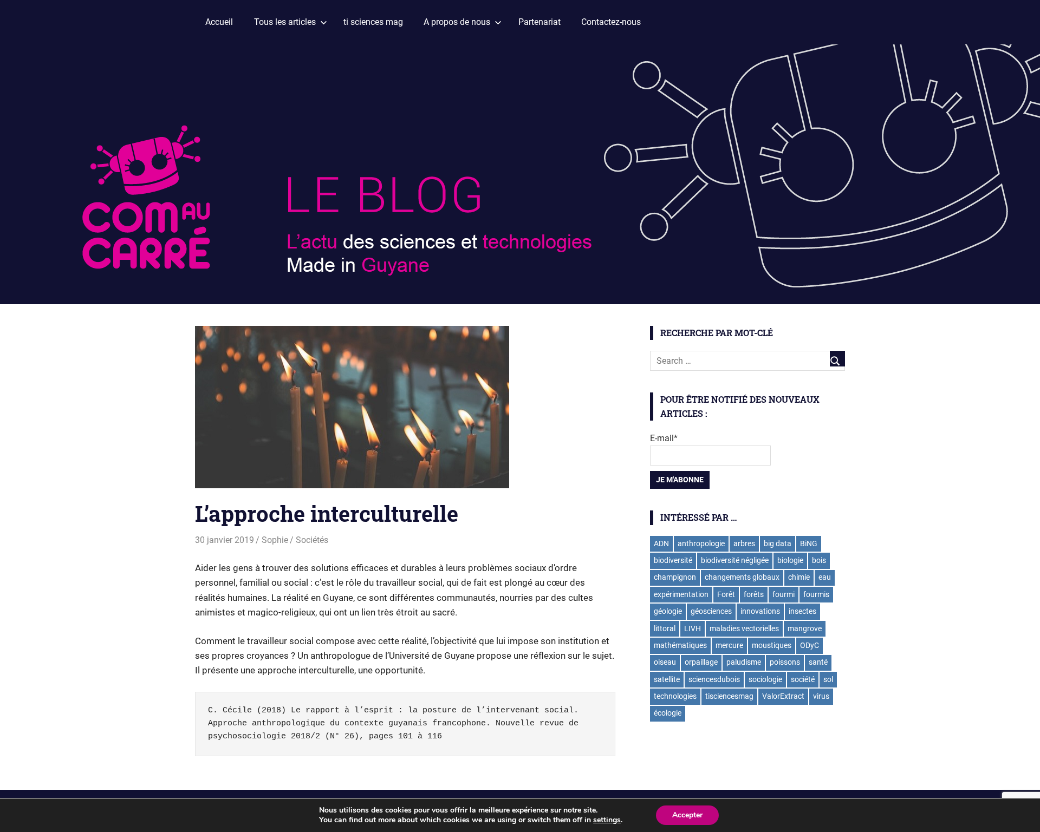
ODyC (809, 645)
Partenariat (539, 22)
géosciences (711, 611)
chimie (799, 577)
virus (821, 696)
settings (607, 820)
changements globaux (742, 577)
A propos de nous (457, 22)
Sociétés (312, 540)
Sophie (275, 540)
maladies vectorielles (744, 628)
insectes (802, 611)
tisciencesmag (729, 696)
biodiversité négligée (735, 560)
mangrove (805, 628)
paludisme (743, 662)
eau (824, 577)
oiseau (665, 662)
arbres (744, 543)
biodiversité (673, 560)
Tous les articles (285, 22)
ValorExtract (783, 696)
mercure (729, 645)
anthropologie (701, 543)
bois (819, 560)
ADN (661, 543)
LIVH (692, 628)
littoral (664, 628)
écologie (667, 713)
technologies (675, 696)
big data (777, 543)
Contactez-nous (611, 22)
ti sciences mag (373, 22)
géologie (668, 611)
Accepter (687, 815)
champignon (675, 577)
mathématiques (680, 645)
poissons (785, 662)
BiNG (808, 543)
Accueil (219, 22)
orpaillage (701, 662)
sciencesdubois (714, 679)
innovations (760, 611)
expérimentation (681, 594)
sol (828, 679)
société (803, 679)
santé (818, 662)
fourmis (816, 594)
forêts (754, 594)
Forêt (726, 594)
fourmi (783, 594)
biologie (790, 560)
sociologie (765, 679)
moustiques (771, 645)
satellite (667, 679)
